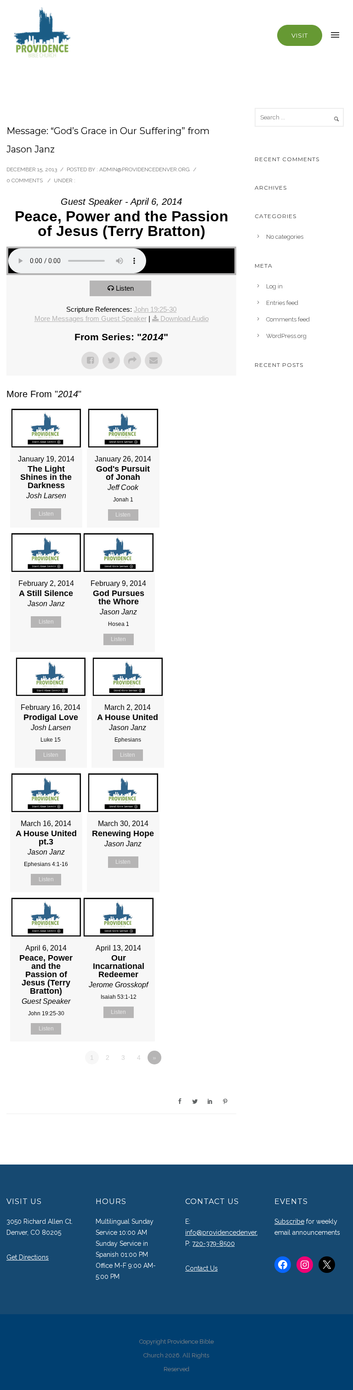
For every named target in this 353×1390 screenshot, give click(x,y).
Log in (274, 286)
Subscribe (289, 1221)
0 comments (24, 180)
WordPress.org (286, 335)
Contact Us (201, 1268)
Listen (125, 288)
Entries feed (282, 302)
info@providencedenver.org (226, 1232)
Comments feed (288, 319)
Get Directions (27, 1257)
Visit (299, 35)
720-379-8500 (213, 1243)
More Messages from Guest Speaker (90, 318)
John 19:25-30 (155, 309)
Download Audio (184, 318)
